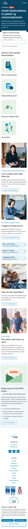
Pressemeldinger (14, 480)
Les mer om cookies (14, 523)
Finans (14, 475)
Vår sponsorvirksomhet (9, 358)
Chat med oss (14, 446)
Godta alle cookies (20, 520)
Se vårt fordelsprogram (9, 422)
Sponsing (14, 468)
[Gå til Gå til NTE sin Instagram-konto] (14, 451)
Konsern (14, 473)
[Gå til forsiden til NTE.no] (14, 437)
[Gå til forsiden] (4, 2)
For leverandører (14, 470)
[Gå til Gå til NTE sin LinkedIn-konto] (18, 451)
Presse (14, 478)
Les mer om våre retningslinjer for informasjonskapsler (13, 526)
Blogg (14, 482)
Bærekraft (14, 463)
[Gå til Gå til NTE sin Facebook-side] (10, 451)
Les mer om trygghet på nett (11, 237)
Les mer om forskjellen (9, 304)
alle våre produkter (13, 46)
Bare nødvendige (8, 520)
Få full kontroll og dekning (10, 190)
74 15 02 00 (14, 444)
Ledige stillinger (14, 465)
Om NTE (14, 461)
